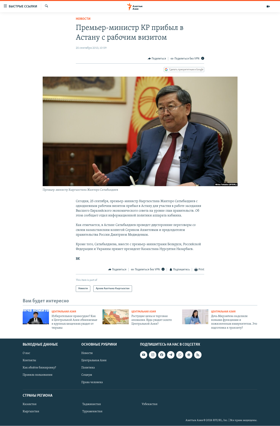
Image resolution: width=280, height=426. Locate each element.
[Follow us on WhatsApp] (179, 354)
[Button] (157, 58)
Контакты (29, 360)
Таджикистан (91, 404)
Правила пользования (37, 375)
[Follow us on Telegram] (170, 354)
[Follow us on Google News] (188, 354)
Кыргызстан (31, 411)
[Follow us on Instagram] (152, 354)
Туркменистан (92, 411)
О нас (26, 353)
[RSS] (197, 354)
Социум (86, 375)
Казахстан (30, 404)
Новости (83, 19)
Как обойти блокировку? (39, 367)
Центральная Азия (64, 311)
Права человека (92, 382)
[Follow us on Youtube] (143, 354)
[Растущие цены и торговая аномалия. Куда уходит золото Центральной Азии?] (115, 316)
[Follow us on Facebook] (161, 354)
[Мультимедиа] (268, 6)
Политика (88, 367)
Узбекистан (150, 404)
